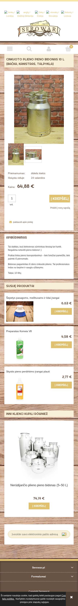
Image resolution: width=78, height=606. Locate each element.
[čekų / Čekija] (40, 14)
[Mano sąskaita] (49, 49)
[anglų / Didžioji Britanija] (25, 14)
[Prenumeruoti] (64, 534)
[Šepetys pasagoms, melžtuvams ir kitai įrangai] (22, 311)
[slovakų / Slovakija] (53, 14)
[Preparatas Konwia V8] (22, 348)
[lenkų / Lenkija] (10, 14)
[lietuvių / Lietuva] (67, 14)
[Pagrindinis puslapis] (39, 28)
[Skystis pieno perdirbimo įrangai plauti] (22, 388)
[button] (10, 49)
